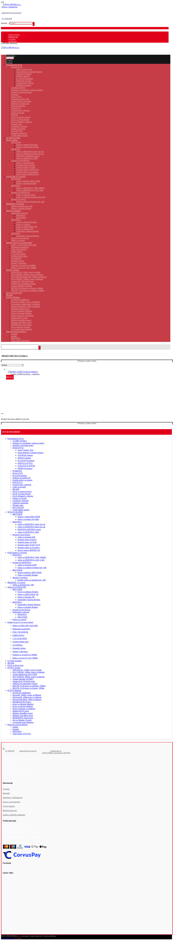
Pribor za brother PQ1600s (28, 519)
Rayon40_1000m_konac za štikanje (27, 695)
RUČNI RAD (18, 507)
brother (15, 727)
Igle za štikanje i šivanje (22, 720)
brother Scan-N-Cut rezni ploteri (20, 622)
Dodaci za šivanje (20, 498)
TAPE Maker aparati (21, 510)
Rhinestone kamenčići (21, 629)
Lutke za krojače (19, 487)
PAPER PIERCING (21, 642)
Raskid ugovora (10, 810)
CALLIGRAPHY (20, 638)
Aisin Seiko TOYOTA (22, 734)
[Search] (34, 24)
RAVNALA (18, 482)
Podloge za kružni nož (21, 478)
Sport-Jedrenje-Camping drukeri (30, 453)
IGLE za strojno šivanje (22, 491)
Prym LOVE (18, 473)
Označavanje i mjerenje (22, 485)
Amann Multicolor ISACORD (25, 674)
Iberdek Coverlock (20, 578)
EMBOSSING (18, 635)
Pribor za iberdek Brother (28, 575)
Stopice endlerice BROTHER (30, 572)
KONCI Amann (13, 668)
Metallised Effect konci (22, 702)
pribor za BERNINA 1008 (28, 532)
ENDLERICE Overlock (17, 553)
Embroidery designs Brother (29, 600)
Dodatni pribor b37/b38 (27, 542)
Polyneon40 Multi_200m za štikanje (27, 699)
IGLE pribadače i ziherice (23, 496)
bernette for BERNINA (22, 562)
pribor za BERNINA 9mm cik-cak (31, 527)
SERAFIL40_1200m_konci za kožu (27, 670)
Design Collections (20, 651)
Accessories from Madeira (23, 722)
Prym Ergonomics (20, 475)
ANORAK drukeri (25, 455)
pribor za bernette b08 (26, 537)
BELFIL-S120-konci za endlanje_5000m (29, 686)
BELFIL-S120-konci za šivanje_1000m (28, 688)
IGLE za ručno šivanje (22, 494)
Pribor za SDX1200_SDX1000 (25, 626)
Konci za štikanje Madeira (23, 704)
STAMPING (18, 645)
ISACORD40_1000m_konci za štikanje (29, 672)
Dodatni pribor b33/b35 (27, 540)
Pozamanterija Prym (15, 439)
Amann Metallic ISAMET (23, 679)
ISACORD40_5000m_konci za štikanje (29, 677)
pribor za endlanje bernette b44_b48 (32, 568)
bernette (16, 729)
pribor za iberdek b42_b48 (23, 585)
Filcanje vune (18, 505)
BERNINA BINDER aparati (29, 529)
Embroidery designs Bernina (29, 605)
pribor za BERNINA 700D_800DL (32, 557)
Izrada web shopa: (7, 938)
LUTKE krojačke (14, 661)
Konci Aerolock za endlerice (24, 709)
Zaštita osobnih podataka (14, 815)
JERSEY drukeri (24, 458)
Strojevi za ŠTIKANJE (16, 587)
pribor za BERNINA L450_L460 (31, 560)
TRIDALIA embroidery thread (25, 684)
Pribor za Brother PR (26, 597)
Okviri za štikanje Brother (28, 592)
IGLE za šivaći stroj (15, 665)
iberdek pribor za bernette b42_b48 (32, 580)
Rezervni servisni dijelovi (17, 725)
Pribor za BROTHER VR (28, 594)
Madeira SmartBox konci (23, 713)
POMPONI (17, 471)
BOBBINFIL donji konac (23, 718)
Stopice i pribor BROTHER (29, 517)
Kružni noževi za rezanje (22, 480)
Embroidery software (21, 612)
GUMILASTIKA (20, 441)
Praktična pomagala (20, 503)
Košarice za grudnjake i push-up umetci (28, 443)
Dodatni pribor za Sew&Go (29, 548)
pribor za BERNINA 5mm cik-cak (31, 524)
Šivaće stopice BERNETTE (29, 550)
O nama (6, 789)
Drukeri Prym (18, 448)
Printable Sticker (19, 648)
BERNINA (17, 522)
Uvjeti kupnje (9, 806)
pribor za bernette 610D (27, 565)
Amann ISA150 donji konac (24, 681)
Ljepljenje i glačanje (21, 501)
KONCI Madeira (14, 690)
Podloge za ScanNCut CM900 (25, 655)
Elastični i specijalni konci (23, 445)
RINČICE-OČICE (25, 463)
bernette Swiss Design (21, 535)
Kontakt (6, 793)
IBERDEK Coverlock (16, 582)
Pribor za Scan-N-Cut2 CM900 (25, 658)
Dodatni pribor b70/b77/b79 (29, 545)
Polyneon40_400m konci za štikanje (27, 697)
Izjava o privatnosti (11, 802)
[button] (10, 752)
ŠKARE (16, 489)
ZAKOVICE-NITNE (26, 466)
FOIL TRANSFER (20, 632)
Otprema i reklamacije (13, 797)
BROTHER (17, 514)
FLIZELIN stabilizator (22, 693)
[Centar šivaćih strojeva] (12, 4)
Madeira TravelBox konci (23, 715)
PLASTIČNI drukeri (26, 461)
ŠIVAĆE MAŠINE (15, 512)
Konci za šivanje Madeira (23, 706)
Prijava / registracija (9, 7)
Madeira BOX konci (21, 711)
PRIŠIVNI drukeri (25, 468)
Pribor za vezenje (19, 619)
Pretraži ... (5, 23)
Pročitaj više (17, 369)
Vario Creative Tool (25, 450)
